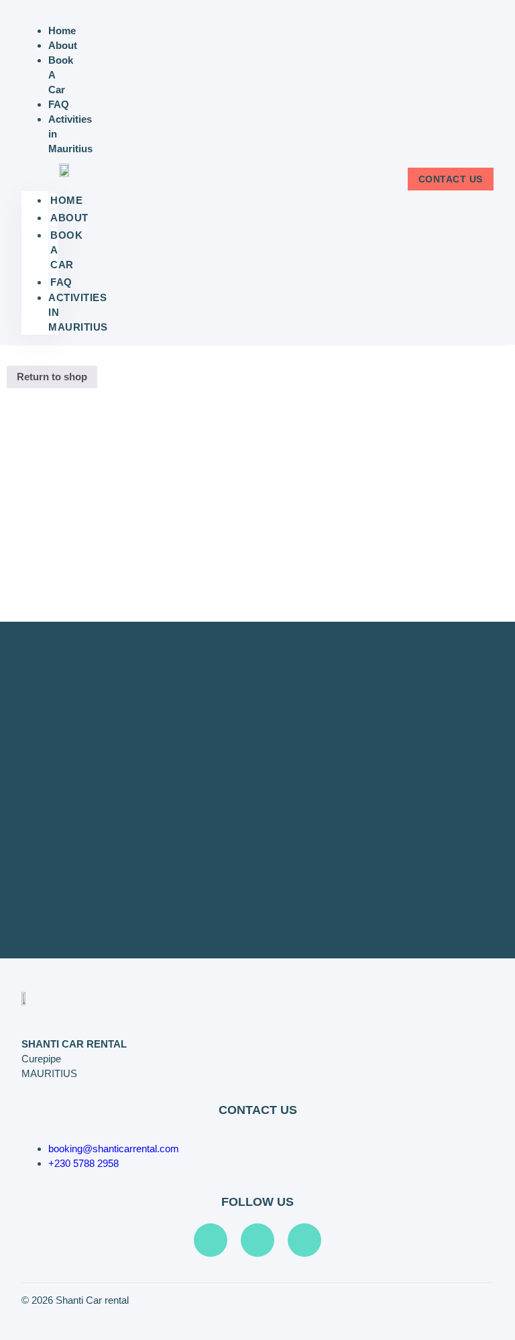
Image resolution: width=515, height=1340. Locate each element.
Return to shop (52, 376)
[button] (40, 173)
